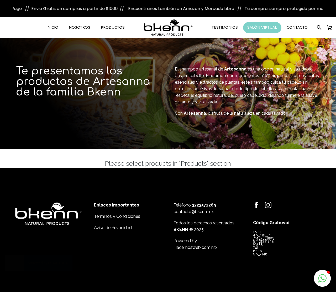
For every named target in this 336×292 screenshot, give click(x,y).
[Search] (318, 27)
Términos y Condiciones (117, 216)
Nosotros (79, 27)
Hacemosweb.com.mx (195, 247)
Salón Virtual (262, 27)
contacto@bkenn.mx (194, 211)
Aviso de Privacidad (113, 227)
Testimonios (225, 27)
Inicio (52, 27)
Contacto (297, 27)
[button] (322, 278)
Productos (113, 27)
